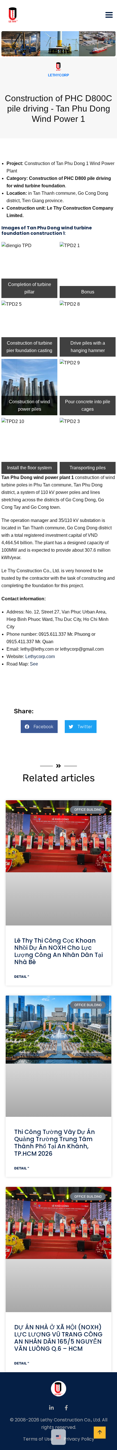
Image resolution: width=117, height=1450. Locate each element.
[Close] (110, 6)
